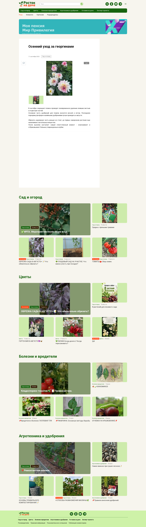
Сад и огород (46, 56)
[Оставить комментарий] (24, 63)
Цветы (25, 277)
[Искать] (81, 3)
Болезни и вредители (38, 356)
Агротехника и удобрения (41, 436)
